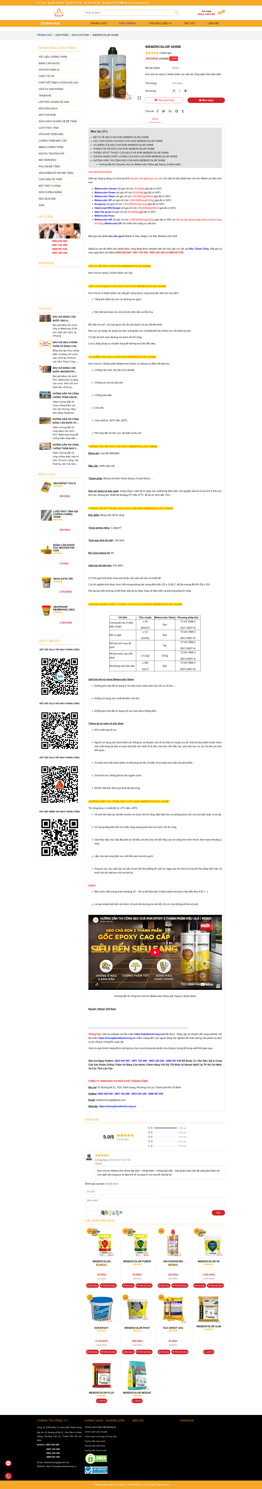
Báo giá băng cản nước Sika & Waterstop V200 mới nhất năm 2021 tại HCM (65, 318)
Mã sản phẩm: (153, 68)
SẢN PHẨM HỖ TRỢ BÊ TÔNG (56, 173)
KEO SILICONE (47, 198)
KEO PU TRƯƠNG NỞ (51, 153)
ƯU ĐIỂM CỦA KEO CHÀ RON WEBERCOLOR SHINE (123, 145)
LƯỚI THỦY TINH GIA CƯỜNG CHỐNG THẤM (65, 514)
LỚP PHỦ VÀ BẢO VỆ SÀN (54, 102)
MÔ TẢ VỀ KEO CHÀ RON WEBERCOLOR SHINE (121, 137)
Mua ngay (207, 100)
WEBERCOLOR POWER (137, 1261)
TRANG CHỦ (98, 23)
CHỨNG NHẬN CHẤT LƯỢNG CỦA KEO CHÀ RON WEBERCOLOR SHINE (135, 156)
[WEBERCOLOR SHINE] (59, 13)
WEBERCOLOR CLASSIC (101, 1261)
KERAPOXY (101, 1328)
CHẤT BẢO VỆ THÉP (50, 179)
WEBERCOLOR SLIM (208, 1326)
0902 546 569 (57, 3)
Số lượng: (151, 91)
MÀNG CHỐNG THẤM (51, 147)
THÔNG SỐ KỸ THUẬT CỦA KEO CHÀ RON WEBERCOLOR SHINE (131, 152)
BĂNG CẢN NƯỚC (49, 63)
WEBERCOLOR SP (209, 1261)
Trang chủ (44, 35)
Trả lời (98, 1163)
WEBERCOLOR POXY (137, 1328)
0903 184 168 (94, 3)
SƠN (41, 205)
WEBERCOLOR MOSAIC (137, 1392)
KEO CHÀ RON (80, 35)
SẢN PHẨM (127, 23)
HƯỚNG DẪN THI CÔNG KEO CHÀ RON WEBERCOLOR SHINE (129, 160)
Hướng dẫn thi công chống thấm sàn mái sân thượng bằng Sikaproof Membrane (66, 395)
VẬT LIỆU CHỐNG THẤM (53, 57)
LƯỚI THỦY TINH (49, 128)
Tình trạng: (151, 83)
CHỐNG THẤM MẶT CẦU (53, 140)
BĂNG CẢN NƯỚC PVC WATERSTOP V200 (64, 548)
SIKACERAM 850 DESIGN (173, 1261)
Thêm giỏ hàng (165, 100)
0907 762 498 (76, 3)
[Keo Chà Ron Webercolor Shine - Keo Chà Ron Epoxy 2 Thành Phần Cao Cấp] (113, 72)
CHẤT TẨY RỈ (46, 76)
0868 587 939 (111, 3)
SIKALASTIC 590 (63, 578)
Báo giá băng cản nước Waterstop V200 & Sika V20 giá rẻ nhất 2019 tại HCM (66, 370)
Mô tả (155, 119)
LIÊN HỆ (213, 23)
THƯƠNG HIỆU (159, 23)
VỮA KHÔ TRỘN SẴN (51, 134)
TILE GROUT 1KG (173, 1328)
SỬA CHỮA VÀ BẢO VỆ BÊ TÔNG (58, 121)
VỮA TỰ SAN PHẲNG (51, 89)
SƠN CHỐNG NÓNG (50, 192)
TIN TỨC (190, 23)
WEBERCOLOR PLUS (101, 1392)
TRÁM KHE (45, 95)
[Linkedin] (170, 111)
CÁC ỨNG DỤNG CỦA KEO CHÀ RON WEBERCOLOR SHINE (128, 141)
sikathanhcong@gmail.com (136, 3)
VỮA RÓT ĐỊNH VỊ (49, 69)
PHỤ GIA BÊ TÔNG (49, 166)
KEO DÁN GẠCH (48, 108)
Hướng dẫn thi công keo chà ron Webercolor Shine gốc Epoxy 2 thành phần (140, 164)
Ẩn (105, 131)
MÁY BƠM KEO (47, 160)
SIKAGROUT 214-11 (64, 483)
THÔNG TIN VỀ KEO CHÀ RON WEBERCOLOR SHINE (124, 149)
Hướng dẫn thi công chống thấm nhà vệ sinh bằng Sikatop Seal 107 (66, 446)
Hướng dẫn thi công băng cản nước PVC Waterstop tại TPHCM (66, 421)
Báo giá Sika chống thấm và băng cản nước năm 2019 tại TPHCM (65, 344)
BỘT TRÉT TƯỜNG (50, 186)
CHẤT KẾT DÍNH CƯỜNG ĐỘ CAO (58, 82)
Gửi (218, 1212)
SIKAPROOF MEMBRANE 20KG (64, 608)
